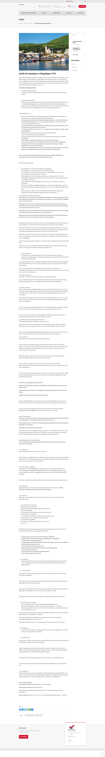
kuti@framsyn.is (72, 736)
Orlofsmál (68, 12)
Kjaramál (44, 12)
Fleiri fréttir (75, 54)
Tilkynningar (75, 70)
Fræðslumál (80, 12)
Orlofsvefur (70, 1)
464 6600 (83, 6)
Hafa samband (23, 736)
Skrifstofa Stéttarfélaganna (29, 12)
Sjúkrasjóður (56, 12)
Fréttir (40, 715)
